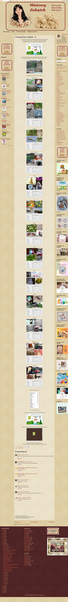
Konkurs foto (21, 448)
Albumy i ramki (27, 530)
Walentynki (26, 546)
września (5, 548)
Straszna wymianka (7, 559)
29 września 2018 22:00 (24, 485)
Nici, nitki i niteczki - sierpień (8, 85)
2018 (3, 542)
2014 (3, 590)
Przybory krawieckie (60, 105)
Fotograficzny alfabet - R (7, 561)
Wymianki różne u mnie (61, 136)
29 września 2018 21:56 (24, 479)
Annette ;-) (19, 497)
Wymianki (26, 562)
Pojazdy (58, 101)
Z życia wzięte (59, 144)
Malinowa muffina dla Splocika (8, 115)
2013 (3, 592)
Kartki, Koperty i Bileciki (61, 92)
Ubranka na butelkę (60, 117)
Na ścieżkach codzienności (4, 98)
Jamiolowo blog (5, 113)
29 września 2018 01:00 (24, 454)
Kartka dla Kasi (8, 139)
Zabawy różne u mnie (60, 133)
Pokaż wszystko (10, 145)
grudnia (5, 544)
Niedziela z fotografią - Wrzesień (9, 553)
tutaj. (41, 443)
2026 (4, 530)
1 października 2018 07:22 (25, 491)
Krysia (19, 454)
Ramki (58, 107)
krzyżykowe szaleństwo (6, 90)
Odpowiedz (20, 458)
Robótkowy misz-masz (8, 125)
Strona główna (6, 31)
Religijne (58, 108)
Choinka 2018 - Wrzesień (7, 554)
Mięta (19, 479)
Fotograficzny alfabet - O (7, 570)
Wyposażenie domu (60, 121)
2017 (3, 585)
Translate (65, 62)
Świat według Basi (21, 461)
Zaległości (5, 562)
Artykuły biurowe (60, 68)
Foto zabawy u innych (61, 132)
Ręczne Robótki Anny (6, 138)
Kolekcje (58, 140)
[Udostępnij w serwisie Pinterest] (29, 446)
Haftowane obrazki (60, 84)
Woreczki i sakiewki (60, 120)
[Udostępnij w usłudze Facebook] (28, 446)
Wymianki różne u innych (61, 137)
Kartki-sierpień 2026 (8, 77)
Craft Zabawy (4, 120)
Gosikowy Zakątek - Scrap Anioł (23, 467)
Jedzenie (58, 89)
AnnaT (19, 491)
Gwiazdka (26, 533)
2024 (4, 533)
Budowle (58, 75)
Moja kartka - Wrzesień (7, 569)
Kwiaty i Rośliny (59, 97)
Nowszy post (17, 522)
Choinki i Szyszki (60, 76)
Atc (57, 69)
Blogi (13, 31)
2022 (4, 536)
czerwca (5, 575)
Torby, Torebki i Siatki (61, 115)
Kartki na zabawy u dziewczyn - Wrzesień (10, 564)
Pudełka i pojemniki (28, 543)
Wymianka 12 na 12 (27, 560)
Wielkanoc (26, 547)
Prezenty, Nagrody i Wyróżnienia (60, 143)
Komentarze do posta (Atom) (24, 524)
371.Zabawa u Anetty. (8, 133)
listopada (5, 545)
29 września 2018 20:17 (34, 467)
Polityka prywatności (32, 31)
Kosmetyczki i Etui (60, 94)
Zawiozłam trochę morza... (8, 558)
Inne (25, 534)
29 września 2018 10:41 (28, 461)
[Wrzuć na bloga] (26, 446)
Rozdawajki (26, 559)
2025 (4, 531)
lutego (5, 582)
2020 (4, 539)
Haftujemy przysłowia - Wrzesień (9, 550)
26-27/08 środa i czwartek (6, 121)
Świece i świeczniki (60, 114)
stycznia (5, 583)
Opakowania (26, 541)
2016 (3, 587)
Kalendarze (59, 91)
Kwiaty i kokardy (27, 538)
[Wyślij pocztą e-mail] (25, 446)
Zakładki (58, 123)
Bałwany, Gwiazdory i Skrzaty (62, 71)
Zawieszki (58, 124)
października (6, 547)
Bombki (58, 72)
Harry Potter (59, 85)
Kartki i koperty (27, 537)
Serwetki (58, 111)
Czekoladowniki (59, 78)
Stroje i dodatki (27, 544)
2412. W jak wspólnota (8, 100)
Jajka (57, 88)
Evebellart (4, 106)
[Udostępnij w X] (27, 446)
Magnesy (58, 98)
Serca (58, 110)
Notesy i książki (27, 540)
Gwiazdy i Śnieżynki (60, 82)
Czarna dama (65, 34)
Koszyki (58, 95)
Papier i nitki (4, 83)
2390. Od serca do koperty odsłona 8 (8, 92)
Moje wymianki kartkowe (61, 139)
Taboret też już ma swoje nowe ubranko (10, 567)
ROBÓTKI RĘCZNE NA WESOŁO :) (6, 76)
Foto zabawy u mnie (60, 130)
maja (5, 577)
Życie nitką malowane (6, 124)
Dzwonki (58, 81)
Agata (19, 485)
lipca (4, 574)
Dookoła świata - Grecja (7, 556)
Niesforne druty (5, 131)
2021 (3, 538)
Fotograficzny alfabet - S (7, 551)
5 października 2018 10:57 (26, 497)
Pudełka (58, 104)
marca (5, 580)
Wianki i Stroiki (59, 118)
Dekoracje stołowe (60, 79)
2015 (3, 588)
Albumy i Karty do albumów (62, 66)
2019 (3, 541)
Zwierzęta (26, 550)
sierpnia (5, 572)
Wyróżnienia (26, 563)
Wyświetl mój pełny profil (61, 43)
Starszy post (51, 522)
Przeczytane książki (20, 31)
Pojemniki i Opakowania (61, 102)
